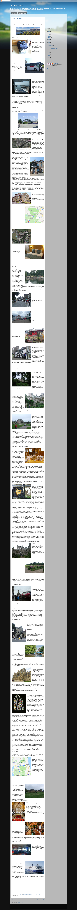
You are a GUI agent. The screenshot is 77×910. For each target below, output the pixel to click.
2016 (49, 37)
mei (50, 43)
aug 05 (51, 46)
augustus (51, 45)
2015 (49, 36)
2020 (49, 51)
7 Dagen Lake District (17, 18)
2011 (49, 29)
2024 (49, 57)
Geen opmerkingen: (37, 894)
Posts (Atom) (20, 902)
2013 (49, 33)
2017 (49, 39)
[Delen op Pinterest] (17, 895)
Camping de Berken (22, 13)
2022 (49, 54)
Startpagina (14, 13)
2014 (49, 34)
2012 (49, 31)
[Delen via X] (14, 895)
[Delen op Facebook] (15, 895)
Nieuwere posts (16, 899)
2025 (49, 58)
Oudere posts (40, 899)
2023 (49, 55)
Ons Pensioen (16, 5)
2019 (49, 42)
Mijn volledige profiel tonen (52, 68)
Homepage (28, 899)
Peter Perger (56, 63)
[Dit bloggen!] (13, 895)
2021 (49, 52)
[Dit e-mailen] (12, 895)
